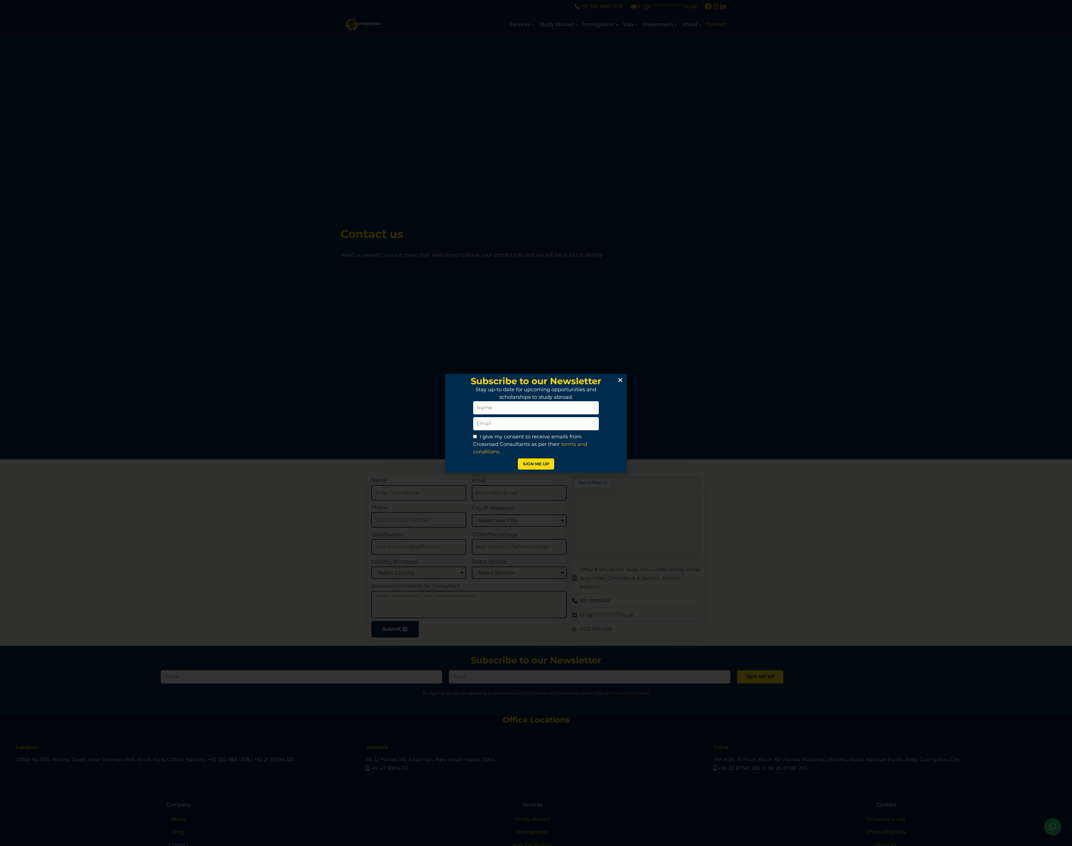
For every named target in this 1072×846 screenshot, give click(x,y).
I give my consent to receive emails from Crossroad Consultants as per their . (530, 444)
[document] (536, 423)
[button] (620, 380)
